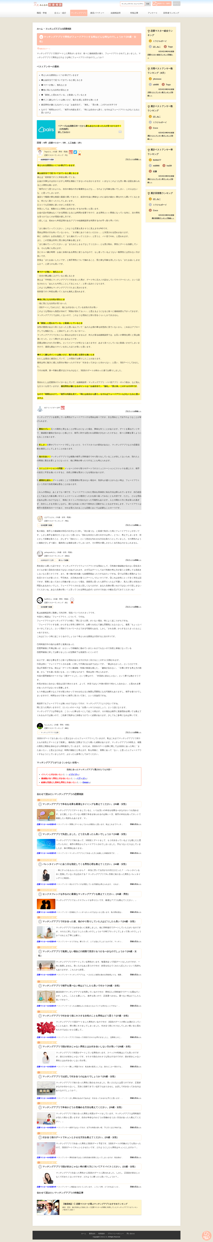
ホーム (83, 1233)
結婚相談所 (116, 13)
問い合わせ (131, 1233)
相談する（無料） (165, 3)
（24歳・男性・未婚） (57, 725)
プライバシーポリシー (116, 1233)
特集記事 (134, 13)
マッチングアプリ (79, 13)
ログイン (176, 4)
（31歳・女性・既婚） (58, 517)
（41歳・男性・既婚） (56, 152)
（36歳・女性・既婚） (58, 552)
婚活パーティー (97, 13)
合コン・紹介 (60, 13)
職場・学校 (42, 13)
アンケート (153, 13)
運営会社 (92, 1233)
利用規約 (101, 1233)
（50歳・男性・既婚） (57, 599)
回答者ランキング (171, 13)
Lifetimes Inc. (104, 1237)
